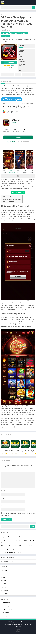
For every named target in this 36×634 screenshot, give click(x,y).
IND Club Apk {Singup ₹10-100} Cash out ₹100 (12, 552)
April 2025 (3, 584)
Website (3, 505)
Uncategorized (5, 36)
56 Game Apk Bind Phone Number (12, 199)
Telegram (25, 74)
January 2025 (4, 594)
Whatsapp (31, 74)
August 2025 (4, 570)
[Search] (33, 7)
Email (3, 498)
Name (3, 490)
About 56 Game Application (10, 201)
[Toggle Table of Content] (19, 197)
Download (10, 62)
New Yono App (23, 33)
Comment (4, 470)
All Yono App (8, 15)
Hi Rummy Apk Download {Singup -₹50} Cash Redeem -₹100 (16, 545)
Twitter (11, 74)
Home (2, 15)
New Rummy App (7, 609)
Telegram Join (13, 99)
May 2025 (3, 580)
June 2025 (3, 577)
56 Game (21, 47)
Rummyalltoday (25, 622)
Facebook (4, 74)
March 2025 (4, 587)
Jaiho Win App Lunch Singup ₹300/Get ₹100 (12, 549)
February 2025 (4, 590)
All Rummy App (14, 33)
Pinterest (18, 74)
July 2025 (3, 574)
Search (32, 526)
